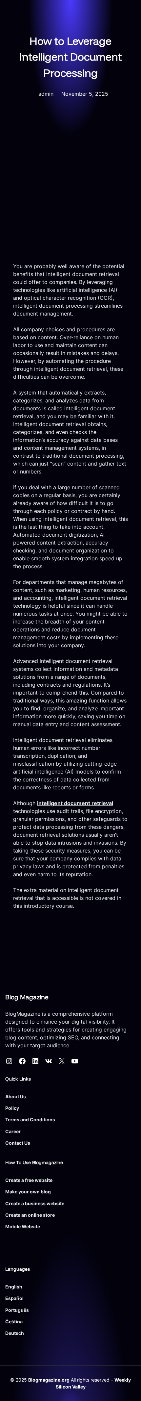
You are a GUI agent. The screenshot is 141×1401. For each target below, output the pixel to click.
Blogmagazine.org (49, 1380)
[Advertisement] (70, 188)
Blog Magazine (27, 997)
